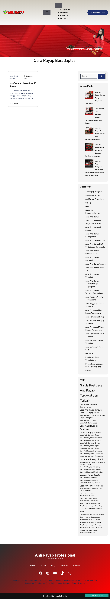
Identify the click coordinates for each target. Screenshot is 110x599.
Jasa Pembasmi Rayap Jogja (90, 517)
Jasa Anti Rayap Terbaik (95, 264)
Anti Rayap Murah (92, 195)
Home (32, 565)
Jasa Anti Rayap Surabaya (90, 483)
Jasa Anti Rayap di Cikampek (91, 438)
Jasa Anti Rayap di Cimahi (90, 443)
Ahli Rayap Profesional (55, 555)
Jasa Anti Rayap (92, 217)
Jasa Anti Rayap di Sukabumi (91, 469)
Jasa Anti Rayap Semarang (90, 480)
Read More (13, 103)
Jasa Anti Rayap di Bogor (89, 435)
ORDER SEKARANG (97, 12)
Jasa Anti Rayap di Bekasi (90, 432)
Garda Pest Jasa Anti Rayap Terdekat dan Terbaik (91, 392)
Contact (76, 565)
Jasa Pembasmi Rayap (94, 317)
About (43, 565)
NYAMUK (89, 353)
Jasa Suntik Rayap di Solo (87, 532)
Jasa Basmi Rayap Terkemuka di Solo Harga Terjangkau (91, 489)
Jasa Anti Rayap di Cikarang (90, 440)
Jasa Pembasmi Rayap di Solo (91, 510)
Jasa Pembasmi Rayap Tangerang (91, 527)
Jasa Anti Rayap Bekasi (89, 413)
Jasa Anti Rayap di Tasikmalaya (91, 472)
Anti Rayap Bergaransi (94, 192)
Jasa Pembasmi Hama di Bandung (89, 493)
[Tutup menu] (58, 5)
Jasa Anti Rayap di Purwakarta (91, 454)
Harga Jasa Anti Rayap (89, 404)
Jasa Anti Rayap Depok (89, 423)
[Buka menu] (46, 12)
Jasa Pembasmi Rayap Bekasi (89, 500)
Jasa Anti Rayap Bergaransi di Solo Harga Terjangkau (92, 416)
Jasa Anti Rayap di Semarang (91, 456)
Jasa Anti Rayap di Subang (90, 467)
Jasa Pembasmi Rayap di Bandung (91, 506)
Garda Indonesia (60, 596)
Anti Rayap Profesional (94, 199)
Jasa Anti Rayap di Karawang (91, 451)
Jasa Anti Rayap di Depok (89, 446)
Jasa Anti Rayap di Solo (92, 459)
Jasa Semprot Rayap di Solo (88, 530)
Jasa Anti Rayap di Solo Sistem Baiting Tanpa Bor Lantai (92, 463)
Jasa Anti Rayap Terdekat (91, 486)
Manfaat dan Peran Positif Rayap (22, 84)
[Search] (101, 76)
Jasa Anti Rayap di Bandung (89, 428)
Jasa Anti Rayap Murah (95, 240)
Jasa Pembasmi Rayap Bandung (88, 498)
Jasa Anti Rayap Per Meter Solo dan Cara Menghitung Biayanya (95, 133)
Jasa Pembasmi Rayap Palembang (91, 522)
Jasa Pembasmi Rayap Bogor (90, 503)
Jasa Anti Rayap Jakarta (90, 475)
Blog (53, 565)
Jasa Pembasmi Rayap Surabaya (90, 525)
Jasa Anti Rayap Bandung (91, 410)
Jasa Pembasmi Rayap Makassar (90, 519)
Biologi (88, 203)
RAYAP (88, 370)
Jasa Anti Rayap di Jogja (89, 448)
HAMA (88, 206)
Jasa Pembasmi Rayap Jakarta (92, 514)
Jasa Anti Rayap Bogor (88, 420)
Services (64, 565)
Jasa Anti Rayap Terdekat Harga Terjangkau (92, 284)
